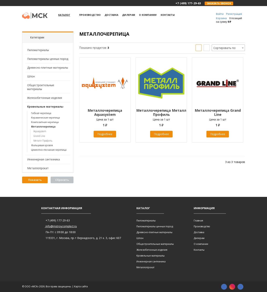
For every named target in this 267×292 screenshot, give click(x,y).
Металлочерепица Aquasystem (105, 112)
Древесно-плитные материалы (47, 67)
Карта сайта (81, 286)
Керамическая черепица (45, 117)
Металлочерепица (43, 126)
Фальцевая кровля (42, 145)
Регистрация (234, 14)
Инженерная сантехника (43, 159)
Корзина (221, 18)
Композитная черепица (45, 122)
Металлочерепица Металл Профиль (161, 112)
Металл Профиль (42, 140)
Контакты (199, 249)
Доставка (199, 232)
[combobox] (228, 47)
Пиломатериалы (38, 50)
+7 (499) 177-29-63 (57, 220)
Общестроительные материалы (40, 87)
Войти (220, 14)
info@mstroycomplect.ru (61, 226)
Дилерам (199, 238)
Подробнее (104, 134)
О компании (201, 244)
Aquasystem (39, 131)
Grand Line (39, 136)
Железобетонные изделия (44, 98)
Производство (202, 226)
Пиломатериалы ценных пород (47, 59)
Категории (37, 37)
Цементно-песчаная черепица (48, 149)
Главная (198, 220)
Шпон (31, 76)
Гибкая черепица (41, 113)
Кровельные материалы (45, 106)
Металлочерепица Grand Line (218, 112)
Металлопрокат (38, 168)
